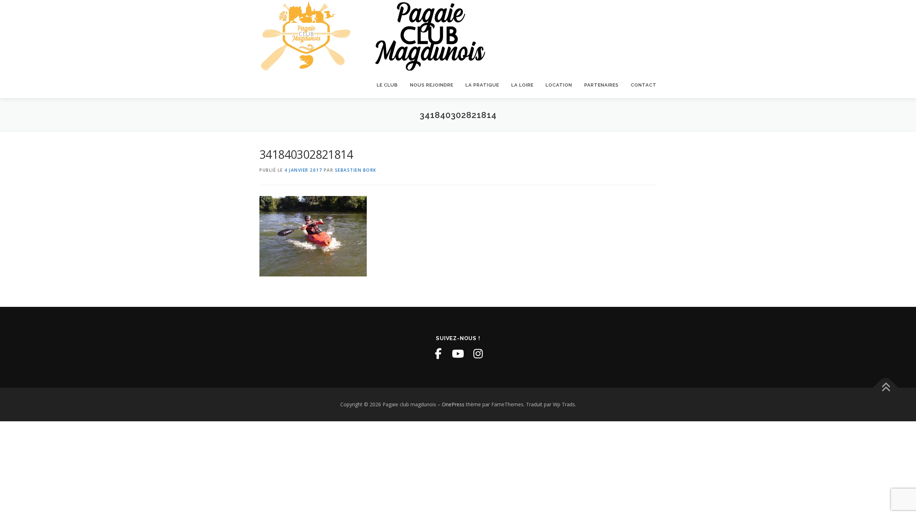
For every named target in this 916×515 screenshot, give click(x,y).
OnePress (453, 404)
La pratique (482, 85)
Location (559, 85)
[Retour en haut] (885, 388)
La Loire (522, 85)
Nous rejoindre (431, 85)
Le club (387, 85)
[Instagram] (478, 353)
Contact (644, 85)
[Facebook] (438, 353)
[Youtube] (458, 353)
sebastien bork (355, 170)
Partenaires (601, 85)
